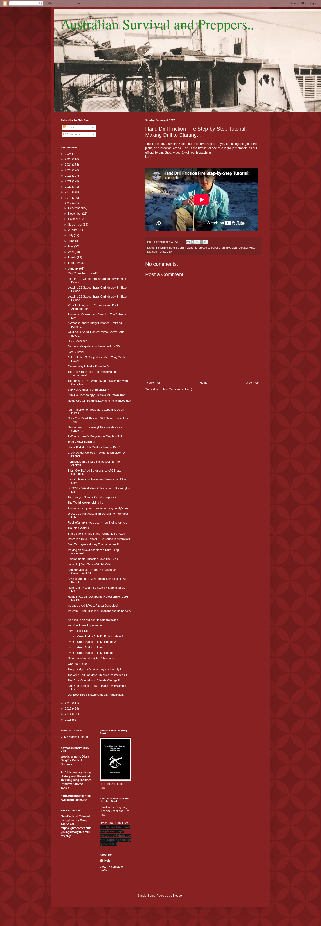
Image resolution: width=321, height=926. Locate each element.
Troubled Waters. (79, 528)
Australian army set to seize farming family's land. (99, 508)
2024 (68, 164)
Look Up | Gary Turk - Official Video (90, 564)
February (74, 263)
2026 (68, 153)
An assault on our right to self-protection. (93, 620)
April (71, 252)
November (75, 213)
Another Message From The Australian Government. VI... (92, 571)
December (75, 208)
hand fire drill (176, 247)
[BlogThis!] (192, 242)
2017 (68, 203)
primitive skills (230, 247)
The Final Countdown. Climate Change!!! (94, 680)
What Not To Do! (78, 664)
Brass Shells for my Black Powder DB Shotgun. (97, 533)
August (73, 230)
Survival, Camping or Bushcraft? (88, 389)
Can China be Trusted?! (83, 273)
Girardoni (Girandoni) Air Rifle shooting (92, 658)
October (73, 219)
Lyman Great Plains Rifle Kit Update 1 (92, 653)
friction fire (162, 247)
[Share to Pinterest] (206, 242)
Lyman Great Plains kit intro (85, 647)
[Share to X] (197, 242)
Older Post (252, 382)
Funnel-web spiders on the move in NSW (94, 346)
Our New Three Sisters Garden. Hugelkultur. (96, 694)
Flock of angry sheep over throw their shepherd (98, 522)
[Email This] (188, 242)
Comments (73, 134)
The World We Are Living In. (85, 502)
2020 (68, 186)
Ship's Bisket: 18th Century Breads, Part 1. (94, 447)
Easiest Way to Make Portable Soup (90, 366)
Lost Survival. (76, 352)
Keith (107, 860)
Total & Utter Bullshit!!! (81, 441)
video (252, 247)
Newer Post (153, 382)
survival (243, 247)
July (71, 235)
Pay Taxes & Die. (78, 630)
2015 (68, 708)
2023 (68, 170)
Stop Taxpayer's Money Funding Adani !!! (93, 544)
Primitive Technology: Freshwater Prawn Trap (96, 395)
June (71, 241)
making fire (191, 247)
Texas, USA (165, 251)
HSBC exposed (77, 341)
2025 (68, 159)
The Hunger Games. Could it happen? (92, 497)
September (75, 224)
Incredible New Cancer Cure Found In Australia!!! (99, 539)
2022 (68, 175)
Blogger (178, 895)
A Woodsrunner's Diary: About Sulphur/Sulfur (96, 436)
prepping (215, 247)
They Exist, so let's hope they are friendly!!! (94, 669)
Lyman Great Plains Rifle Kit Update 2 (92, 642)
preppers (204, 247)
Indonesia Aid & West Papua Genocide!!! (93, 605)
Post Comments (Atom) (177, 389)
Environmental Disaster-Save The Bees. (93, 559)
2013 (68, 719)
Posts (70, 127)
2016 (68, 703)
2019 (68, 192)
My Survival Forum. (76, 737)
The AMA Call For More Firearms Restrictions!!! (97, 675)
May (71, 246)
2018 (68, 197)
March (72, 257)
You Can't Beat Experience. (85, 625)
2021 (68, 181)
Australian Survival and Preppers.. (157, 24)
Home (203, 382)
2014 (68, 714)
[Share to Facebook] (201, 242)
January (73, 268)
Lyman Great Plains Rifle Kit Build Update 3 (95, 636)
